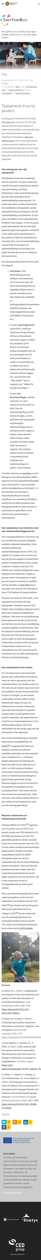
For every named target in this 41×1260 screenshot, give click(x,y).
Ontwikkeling (31, 86)
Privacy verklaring (12, 1192)
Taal (3, 90)
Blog (17, 86)
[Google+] (14, 1122)
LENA (6, 746)
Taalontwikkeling (16, 90)
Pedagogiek (7, 93)
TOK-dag (6, 122)
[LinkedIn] (25, 1122)
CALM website (26, 928)
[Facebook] (4, 1127)
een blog (26, 473)
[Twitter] (4, 1122)
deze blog (25, 585)
